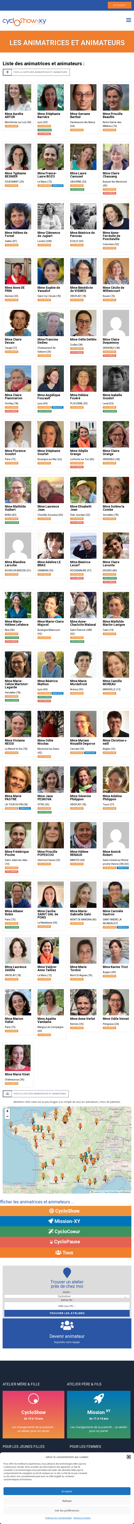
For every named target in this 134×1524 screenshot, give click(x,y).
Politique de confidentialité (58, 1518)
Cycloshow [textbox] (64, 1296)
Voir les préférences (67, 1510)
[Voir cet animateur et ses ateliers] (18, 97)
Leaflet (96, 1191)
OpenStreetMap (111, 1191)
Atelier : (67, 1292)
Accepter (67, 1491)
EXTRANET (119, 5)
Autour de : (67, 1300)
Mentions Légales (82, 1518)
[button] (129, 1457)
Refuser (67, 1501)
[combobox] (67, 1296)
